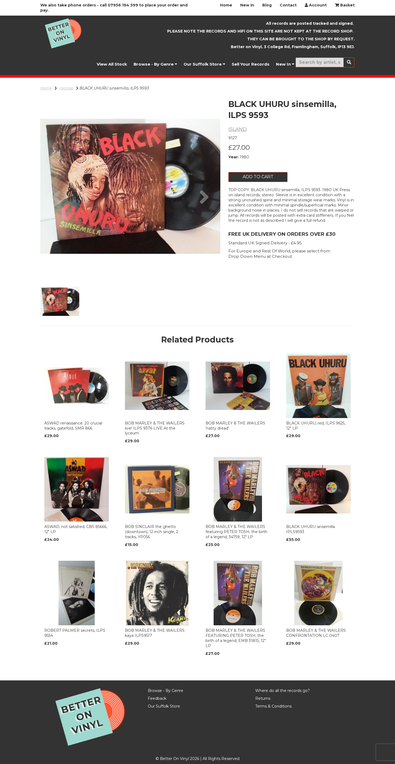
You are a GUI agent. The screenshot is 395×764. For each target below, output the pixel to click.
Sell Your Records (251, 64)
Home (226, 5)
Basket (347, 5)
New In (247, 5)
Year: (233, 157)
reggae (66, 88)
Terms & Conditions (273, 706)
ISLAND (237, 129)
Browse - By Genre (154, 64)
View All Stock (112, 64)
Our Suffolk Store (203, 64)
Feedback (157, 698)
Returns (262, 698)
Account (317, 5)
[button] (56, 231)
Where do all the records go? (282, 690)
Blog (267, 5)
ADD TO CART (258, 176)
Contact (288, 5)
